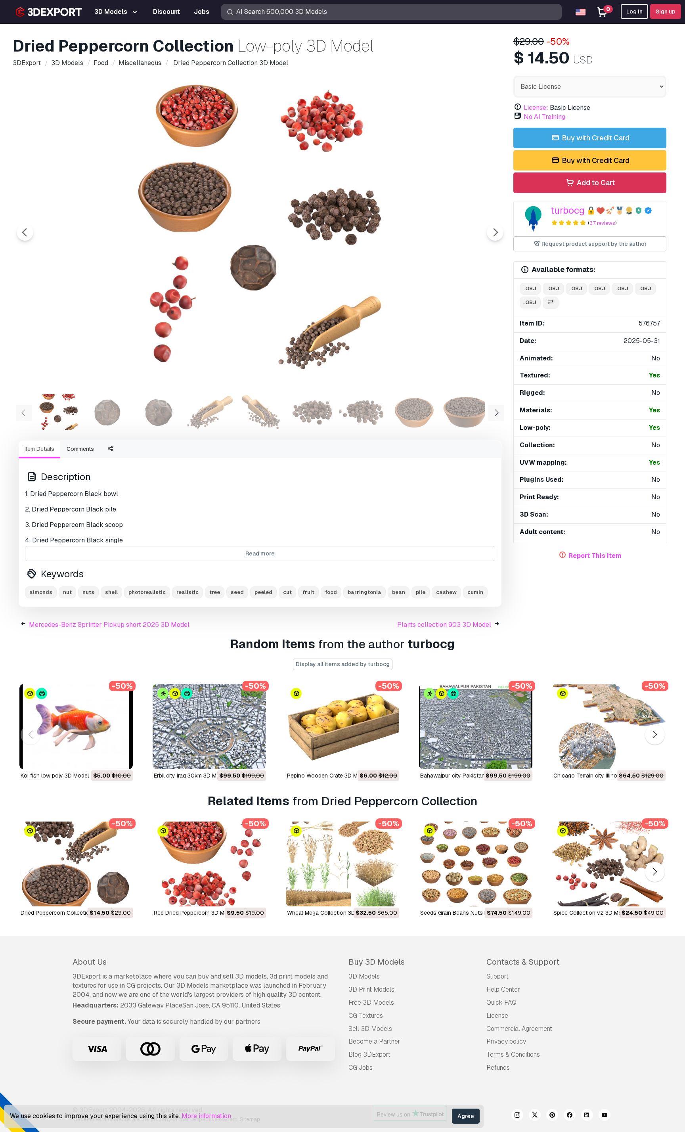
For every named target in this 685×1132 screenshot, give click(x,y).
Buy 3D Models (376, 962)
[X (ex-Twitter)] (535, 1116)
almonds (40, 592)
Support (497, 976)
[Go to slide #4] (211, 412)
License (497, 1015)
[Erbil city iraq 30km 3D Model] (209, 726)
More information (206, 1116)
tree (214, 592)
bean (398, 592)
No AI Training (544, 117)
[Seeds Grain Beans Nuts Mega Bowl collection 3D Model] (475, 864)
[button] (655, 734)
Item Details (39, 448)
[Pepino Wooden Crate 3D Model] (342, 726)
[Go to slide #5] (261, 412)
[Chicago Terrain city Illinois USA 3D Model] (609, 726)
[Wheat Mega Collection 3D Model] (342, 864)
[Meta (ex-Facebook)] (570, 1116)
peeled (263, 592)
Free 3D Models (371, 1002)
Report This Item (595, 556)
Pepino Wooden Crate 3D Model (328, 775)
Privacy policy (506, 1041)
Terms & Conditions (513, 1054)
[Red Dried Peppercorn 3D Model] (209, 864)
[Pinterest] (552, 1116)
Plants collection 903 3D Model (444, 625)
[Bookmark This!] (121, 758)
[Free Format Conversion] (550, 302)
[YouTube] (604, 1116)
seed (237, 592)
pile (420, 592)
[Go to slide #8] (414, 412)
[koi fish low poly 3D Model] (76, 726)
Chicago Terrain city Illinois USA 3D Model (606, 775)
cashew (446, 592)
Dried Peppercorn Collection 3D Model (70, 912)
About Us (90, 962)
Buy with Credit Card (595, 137)
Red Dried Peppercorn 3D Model (194, 912)
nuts (88, 592)
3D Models (364, 976)
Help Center (503, 989)
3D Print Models (371, 989)
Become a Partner (374, 1041)
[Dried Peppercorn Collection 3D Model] (76, 864)
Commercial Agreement (519, 1029)
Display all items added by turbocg (343, 664)
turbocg (568, 210)
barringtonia (364, 592)
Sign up (665, 11)
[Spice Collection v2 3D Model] (609, 864)
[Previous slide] (25, 232)
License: (536, 107)
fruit (308, 592)
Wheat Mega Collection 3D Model (329, 912)
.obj (530, 288)
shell (111, 592)
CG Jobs (360, 1067)
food (331, 592)
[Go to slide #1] (58, 412)
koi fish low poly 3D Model (55, 775)
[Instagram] (517, 1116)
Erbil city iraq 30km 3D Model (191, 775)
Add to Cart (595, 182)
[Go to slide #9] (464, 412)
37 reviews (602, 223)
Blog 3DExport (369, 1054)
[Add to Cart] (105, 758)
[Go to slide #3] (160, 412)
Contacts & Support (522, 962)
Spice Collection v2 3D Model (591, 912)
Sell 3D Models (370, 1029)
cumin (475, 592)
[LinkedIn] (587, 1116)
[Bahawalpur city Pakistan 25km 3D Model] (475, 726)
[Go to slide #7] (363, 412)
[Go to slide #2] (109, 412)
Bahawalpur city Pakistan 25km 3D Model (473, 775)
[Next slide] (495, 232)
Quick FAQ (501, 1002)
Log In (634, 11)
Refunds (498, 1067)
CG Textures (365, 1015)
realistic (187, 592)
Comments (80, 448)
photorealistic (147, 592)
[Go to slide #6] (312, 412)
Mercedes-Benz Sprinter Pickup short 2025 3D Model (109, 625)
